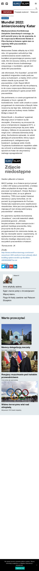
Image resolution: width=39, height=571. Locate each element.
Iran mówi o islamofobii (8, 350)
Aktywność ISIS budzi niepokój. (11, 410)
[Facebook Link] (2, 4)
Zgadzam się (20, 568)
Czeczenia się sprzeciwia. (9, 380)
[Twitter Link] (7, 4)
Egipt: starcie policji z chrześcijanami (18, 290)
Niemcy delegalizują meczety (15, 347)
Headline (5, 18)
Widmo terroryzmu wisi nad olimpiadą (15, 406)
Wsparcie (7, 12)
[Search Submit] (36, 8)
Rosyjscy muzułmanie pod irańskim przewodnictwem (19, 376)
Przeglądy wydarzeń (22, 12)
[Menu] (36, 4)
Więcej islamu (9, 294)
